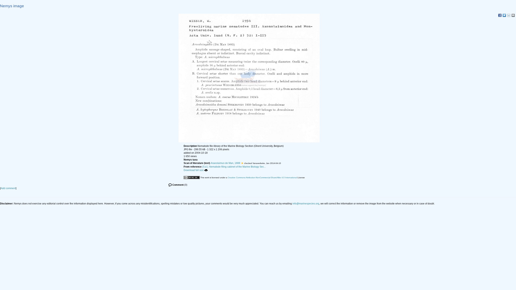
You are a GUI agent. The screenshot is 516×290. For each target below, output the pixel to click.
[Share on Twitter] (504, 15)
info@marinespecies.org (305, 203)
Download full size (194, 170)
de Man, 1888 (225, 163)
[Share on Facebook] (499, 15)
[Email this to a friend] (513, 15)
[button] (242, 163)
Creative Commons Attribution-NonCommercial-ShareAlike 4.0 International (262, 177)
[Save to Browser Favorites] (508, 15)
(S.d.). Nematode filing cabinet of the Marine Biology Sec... (234, 166)
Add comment (8, 188)
